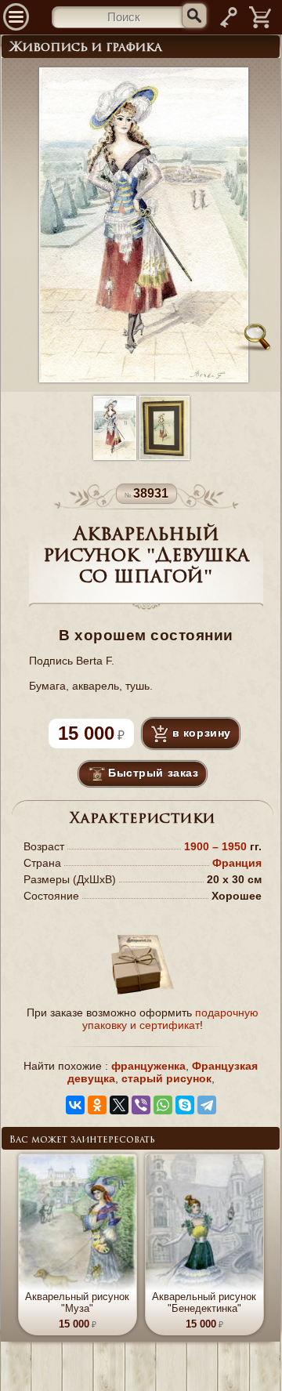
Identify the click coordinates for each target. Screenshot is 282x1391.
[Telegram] (206, 1105)
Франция (237, 863)
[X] (119, 1105)
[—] (260, 26)
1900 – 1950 (217, 846)
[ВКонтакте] (75, 1105)
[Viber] (141, 1105)
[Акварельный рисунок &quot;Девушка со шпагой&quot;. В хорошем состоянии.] (115, 429)
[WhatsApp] (163, 1105)
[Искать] (194, 15)
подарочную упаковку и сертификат (170, 1018)
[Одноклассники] (97, 1105)
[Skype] (184, 1105)
